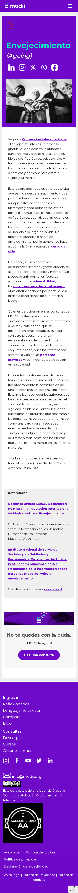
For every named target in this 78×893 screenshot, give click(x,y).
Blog (7, 723)
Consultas (12, 731)
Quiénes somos (17, 750)
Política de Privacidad (39, 875)
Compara (12, 717)
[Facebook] (55, 67)
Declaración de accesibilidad (26, 866)
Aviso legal (12, 852)
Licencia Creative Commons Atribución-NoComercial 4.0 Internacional (34, 795)
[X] (33, 67)
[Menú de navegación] (70, 6)
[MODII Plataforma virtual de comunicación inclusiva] (15, 6)
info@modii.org (26, 776)
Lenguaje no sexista (21, 710)
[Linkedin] (11, 67)
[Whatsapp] (44, 67)
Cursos (9, 744)
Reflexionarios (16, 704)
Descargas (13, 737)
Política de (40, 852)
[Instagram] (22, 67)
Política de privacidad (20, 859)
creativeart (53, 589)
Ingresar (11, 697)
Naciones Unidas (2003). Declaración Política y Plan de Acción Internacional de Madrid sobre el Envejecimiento (38, 508)
